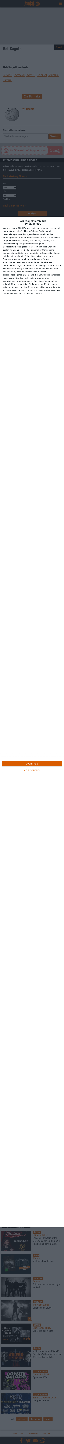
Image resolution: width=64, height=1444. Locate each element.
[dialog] (32, 722)
